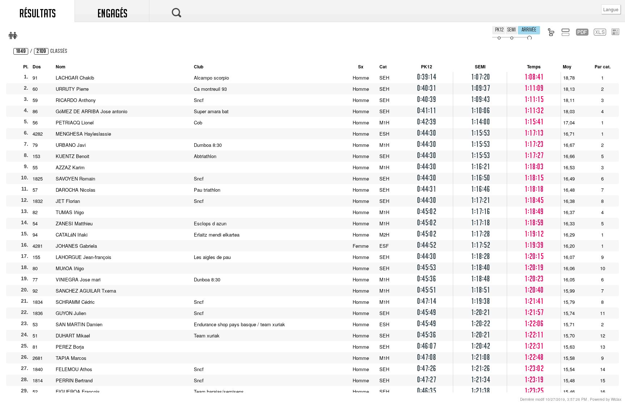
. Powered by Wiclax (570, 399)
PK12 (499, 30)
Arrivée (529, 30)
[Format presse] (615, 32)
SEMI (511, 30)
